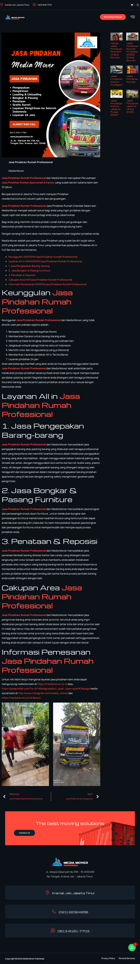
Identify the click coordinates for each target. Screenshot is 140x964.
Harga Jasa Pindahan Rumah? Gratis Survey (116, 50)
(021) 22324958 (73, 912)
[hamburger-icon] (132, 17)
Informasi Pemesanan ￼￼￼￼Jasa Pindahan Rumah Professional (47, 284)
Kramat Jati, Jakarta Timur (17, 4)
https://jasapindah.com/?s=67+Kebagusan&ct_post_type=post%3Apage (46, 688)
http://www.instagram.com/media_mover (43, 693)
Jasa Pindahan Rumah (132, 79)
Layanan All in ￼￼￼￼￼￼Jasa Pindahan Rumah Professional (45, 261)
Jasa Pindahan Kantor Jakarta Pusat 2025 (116, 107)
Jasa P (6, 182)
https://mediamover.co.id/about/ (21, 698)
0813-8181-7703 (73, 931)
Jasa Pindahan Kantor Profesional (117, 80)
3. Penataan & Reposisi (22, 275)
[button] (108, 958)
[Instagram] (138, 5)
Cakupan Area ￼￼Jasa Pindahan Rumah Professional (40, 279)
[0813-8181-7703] (53, 930)
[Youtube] (132, 5)
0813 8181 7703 (45, 4)
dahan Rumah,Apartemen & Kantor (33, 182)
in (11, 182)
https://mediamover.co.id (52, 684)
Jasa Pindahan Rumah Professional (24, 178)
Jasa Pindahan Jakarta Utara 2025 (132, 106)
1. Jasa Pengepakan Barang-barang (29, 266)
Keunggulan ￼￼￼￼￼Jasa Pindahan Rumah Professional (43, 257)
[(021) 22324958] (54, 911)
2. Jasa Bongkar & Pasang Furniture (29, 270)
